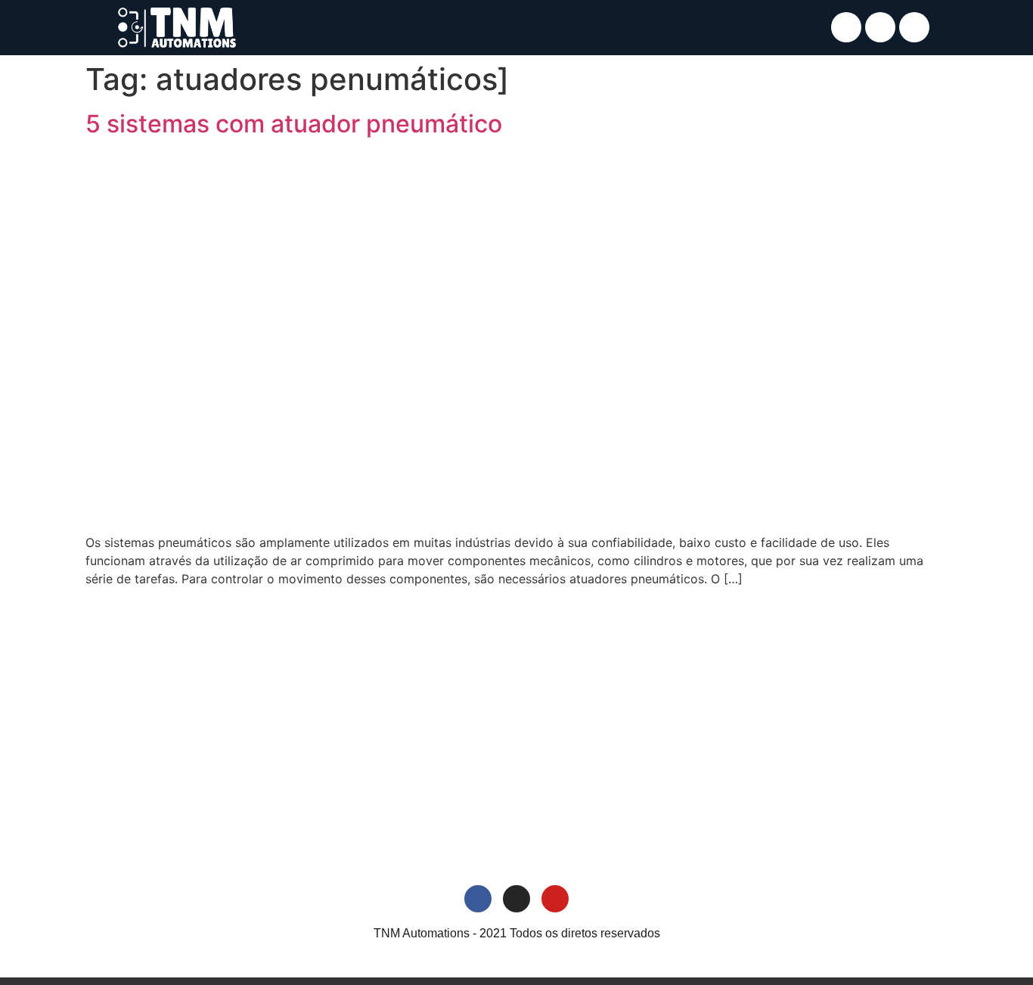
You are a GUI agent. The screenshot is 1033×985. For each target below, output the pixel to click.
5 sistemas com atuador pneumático (293, 123)
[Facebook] (846, 27)
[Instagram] (880, 27)
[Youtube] (914, 27)
